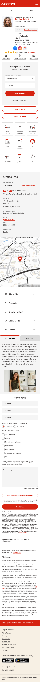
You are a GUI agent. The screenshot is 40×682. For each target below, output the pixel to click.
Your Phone (7, 410)
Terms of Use (6, 641)
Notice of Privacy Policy (9, 644)
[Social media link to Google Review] (25, 48)
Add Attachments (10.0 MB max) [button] (20, 495)
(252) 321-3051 (9, 220)
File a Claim (20, 109)
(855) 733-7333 (23, 532)
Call (4, 191)
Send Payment (20, 116)
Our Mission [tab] (10, 338)
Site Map (4, 650)
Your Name (7, 403)
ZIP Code (10, 86)
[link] (10, 4)
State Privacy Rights (8, 647)
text (10, 191)
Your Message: (8, 470)
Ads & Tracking (6, 633)
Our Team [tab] (30, 338)
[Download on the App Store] (8, 660)
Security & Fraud (7, 636)
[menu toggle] (36, 3)
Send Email (20, 507)
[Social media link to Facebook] (15, 48)
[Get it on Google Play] (22, 660)
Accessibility (6, 639)
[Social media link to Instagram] (20, 48)
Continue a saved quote (20, 100)
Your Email (7, 417)
